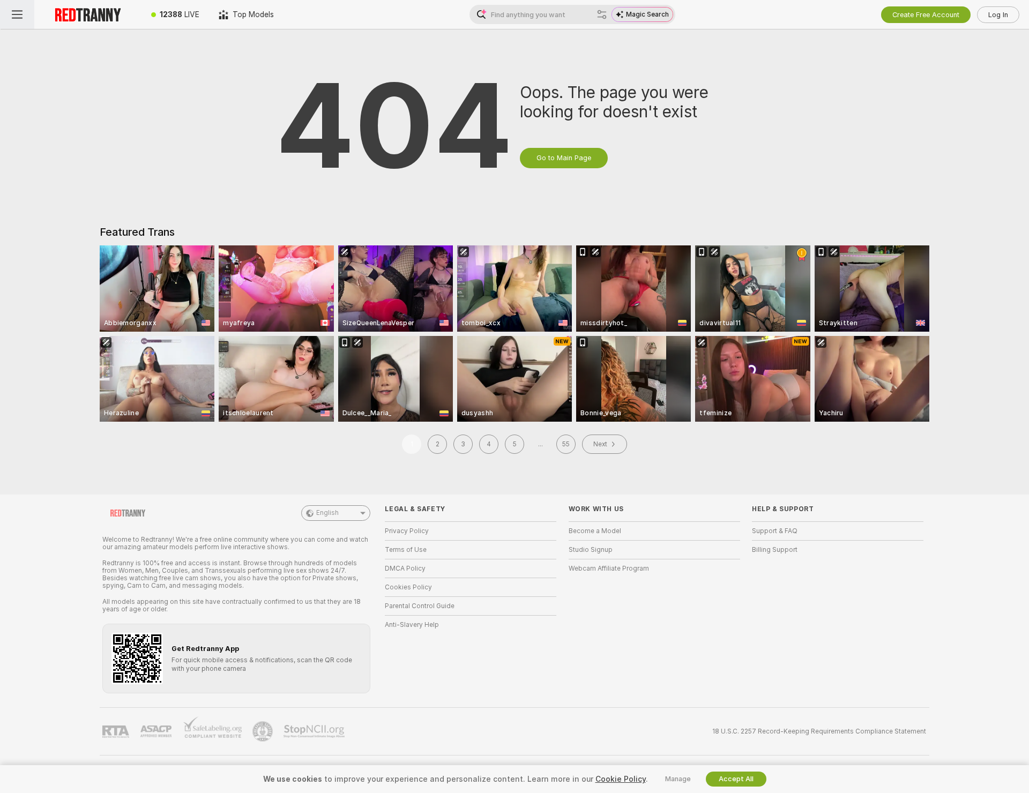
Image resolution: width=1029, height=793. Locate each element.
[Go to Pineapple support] (263, 731)
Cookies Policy (408, 587)
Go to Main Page (563, 158)
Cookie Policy (620, 779)
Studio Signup (591, 549)
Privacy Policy (407, 531)
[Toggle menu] (17, 14)
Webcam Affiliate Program (609, 568)
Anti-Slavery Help (412, 625)
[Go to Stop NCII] (315, 731)
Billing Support (774, 549)
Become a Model (595, 531)
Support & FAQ (774, 531)
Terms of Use (406, 549)
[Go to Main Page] (87, 14)
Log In (998, 15)
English (327, 513)
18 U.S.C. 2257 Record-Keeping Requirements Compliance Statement (819, 731)
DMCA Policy (405, 568)
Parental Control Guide (419, 606)
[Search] (601, 14)
